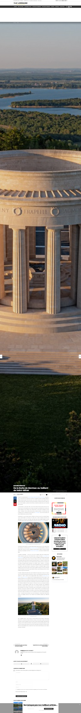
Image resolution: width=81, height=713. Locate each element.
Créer (60, 548)
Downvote (41, 664)
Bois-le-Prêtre (25, 577)
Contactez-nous (26, 0)
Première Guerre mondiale (34, 550)
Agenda (15, 6)
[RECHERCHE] (67, 7)
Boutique (21, 0)
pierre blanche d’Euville (33, 547)
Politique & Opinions (46, 6)
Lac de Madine (37, 512)
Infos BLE (57, 6)
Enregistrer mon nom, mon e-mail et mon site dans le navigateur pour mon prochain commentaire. (32, 689)
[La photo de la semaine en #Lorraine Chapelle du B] (54, 569)
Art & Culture (20, 6)
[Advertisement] (40, 14)
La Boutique (62, 6)
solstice (42, 520)
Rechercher (67, 495)
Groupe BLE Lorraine (17, 0)
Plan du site (39, 0)
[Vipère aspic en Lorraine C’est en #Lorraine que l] (65, 563)
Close (79, 704)
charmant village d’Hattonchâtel (33, 497)
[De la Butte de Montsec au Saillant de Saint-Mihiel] (54, 563)
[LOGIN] (69, 7)
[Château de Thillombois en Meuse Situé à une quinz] (65, 569)
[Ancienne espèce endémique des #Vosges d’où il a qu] (59, 569)
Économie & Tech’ (28, 6)
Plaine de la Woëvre (42, 497)
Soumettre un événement (33, 0)
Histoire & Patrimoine (36, 6)
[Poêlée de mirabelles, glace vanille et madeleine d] (59, 563)
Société (52, 6)
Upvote (22, 664)
